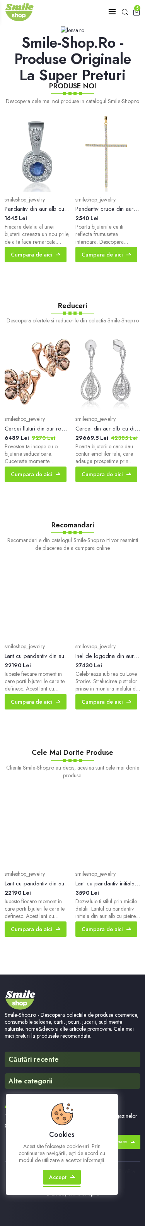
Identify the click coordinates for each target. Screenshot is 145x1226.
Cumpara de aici (31, 254)
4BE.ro (120, 1171)
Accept (58, 1177)
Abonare (117, 1141)
